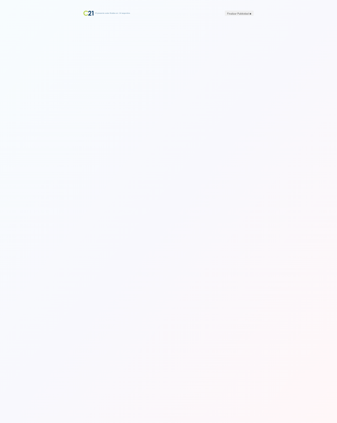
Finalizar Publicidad (238, 13)
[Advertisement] (168, 38)
